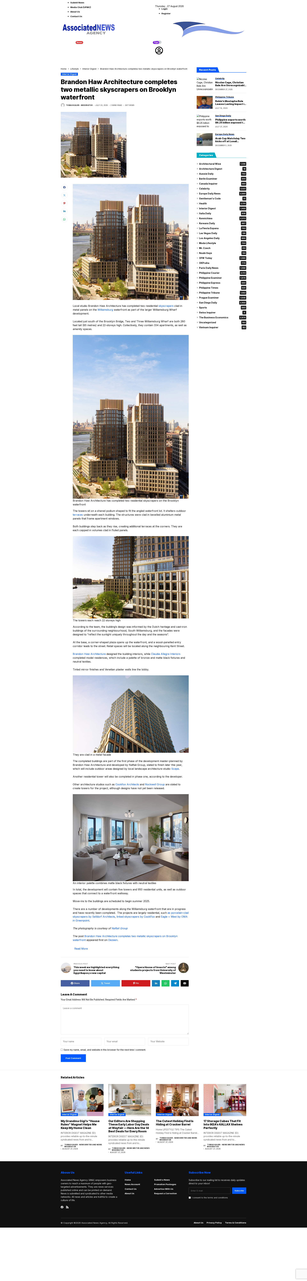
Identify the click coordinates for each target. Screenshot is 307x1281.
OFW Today (222, 258)
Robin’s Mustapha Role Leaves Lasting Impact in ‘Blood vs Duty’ (230, 102)
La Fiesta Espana (222, 228)
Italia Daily (222, 213)
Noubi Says (222, 253)
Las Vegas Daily (222, 233)
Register (166, 13)
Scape (175, 768)
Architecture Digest (222, 168)
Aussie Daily (222, 173)
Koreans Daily (222, 223)
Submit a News (162, 1180)
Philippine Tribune (222, 292)
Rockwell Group (155, 784)
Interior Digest (89, 68)
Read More (81, 948)
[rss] (67, 1207)
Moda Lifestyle (222, 243)
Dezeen (113, 940)
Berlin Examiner (222, 178)
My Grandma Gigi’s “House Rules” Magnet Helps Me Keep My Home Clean (80, 1124)
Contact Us (76, 16)
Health (222, 203)
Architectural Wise (222, 163)
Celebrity (222, 188)
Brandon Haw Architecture (89, 654)
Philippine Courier (222, 272)
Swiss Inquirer (222, 312)
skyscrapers (166, 305)
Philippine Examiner (222, 277)
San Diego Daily (222, 302)
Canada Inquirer (222, 183)
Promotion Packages (165, 1184)
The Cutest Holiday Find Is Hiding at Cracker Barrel (174, 1122)
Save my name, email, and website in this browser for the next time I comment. (105, 1050)
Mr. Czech (222, 248)
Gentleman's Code (222, 198)
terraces (78, 514)
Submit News (77, 2)
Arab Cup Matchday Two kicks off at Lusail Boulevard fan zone (230, 140)
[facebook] (62, 1207)
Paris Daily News (222, 268)
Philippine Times (222, 287)
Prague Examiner (222, 297)
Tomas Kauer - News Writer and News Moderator (83, 1145)
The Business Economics (222, 317)
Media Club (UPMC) (80, 7)
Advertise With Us (163, 1189)
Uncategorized (222, 322)
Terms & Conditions (235, 1223)
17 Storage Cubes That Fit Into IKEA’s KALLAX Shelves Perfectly (223, 1124)
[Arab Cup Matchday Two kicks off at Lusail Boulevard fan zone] (205, 139)
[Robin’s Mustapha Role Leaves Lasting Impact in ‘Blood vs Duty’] (205, 102)
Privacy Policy (214, 1223)
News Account (132, 1184)
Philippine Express (222, 282)
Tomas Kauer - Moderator (79, 105)
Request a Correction (165, 1193)
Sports (222, 307)
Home (64, 68)
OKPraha (222, 263)
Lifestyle (74, 68)
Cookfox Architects (127, 784)
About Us (75, 11)
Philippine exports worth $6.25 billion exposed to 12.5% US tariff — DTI (230, 121)
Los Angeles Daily (222, 238)
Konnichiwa (222, 218)
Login (164, 9)
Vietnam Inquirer (222, 327)
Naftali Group (120, 928)
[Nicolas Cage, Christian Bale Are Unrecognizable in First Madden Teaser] (205, 83)
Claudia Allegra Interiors (165, 654)
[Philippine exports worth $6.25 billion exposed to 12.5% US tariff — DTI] (205, 120)
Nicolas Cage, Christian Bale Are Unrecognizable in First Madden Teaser (230, 84)
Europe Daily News (222, 193)
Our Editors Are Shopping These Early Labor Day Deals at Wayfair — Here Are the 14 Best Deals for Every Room (128, 1126)
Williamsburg (105, 309)
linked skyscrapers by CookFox (136, 916)
